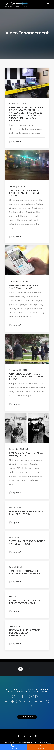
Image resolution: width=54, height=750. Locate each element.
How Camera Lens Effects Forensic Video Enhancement (24, 633)
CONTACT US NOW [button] (26, 716)
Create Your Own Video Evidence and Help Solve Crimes (24, 193)
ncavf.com (15, 742)
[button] (48, 4)
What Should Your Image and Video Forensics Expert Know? (26, 376)
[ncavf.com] (16, 2)
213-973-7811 (43, 742)
